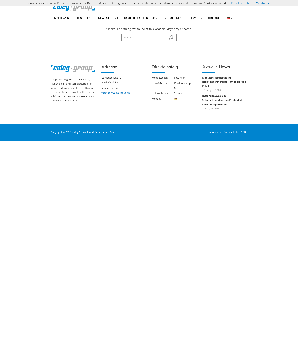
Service (195, 18)
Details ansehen (241, 3)
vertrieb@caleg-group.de (115, 92)
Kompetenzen (60, 18)
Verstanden (263, 3)
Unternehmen (172, 18)
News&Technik (108, 18)
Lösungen (84, 18)
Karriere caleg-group (139, 18)
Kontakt (213, 18)
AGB (243, 132)
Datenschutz (231, 132)
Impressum (214, 132)
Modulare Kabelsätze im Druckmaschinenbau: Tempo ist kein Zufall (224, 82)
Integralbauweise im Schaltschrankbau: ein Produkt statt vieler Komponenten (223, 100)
